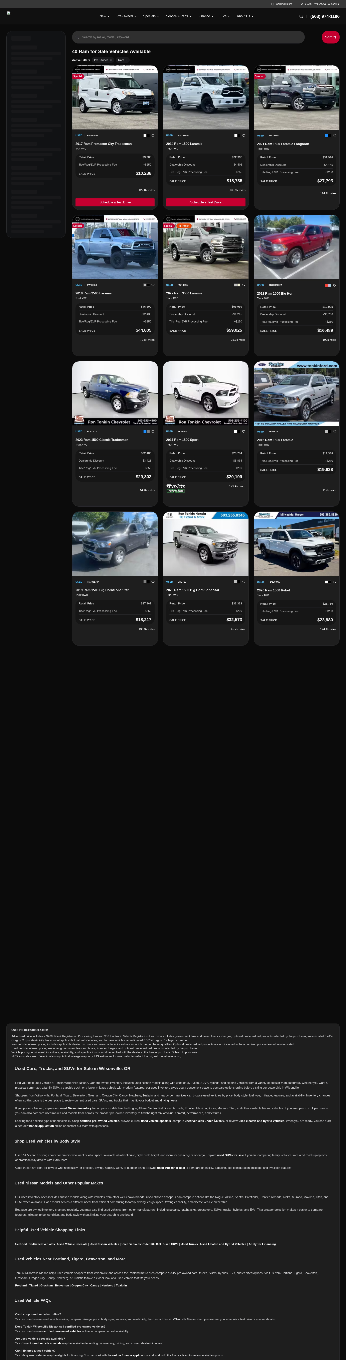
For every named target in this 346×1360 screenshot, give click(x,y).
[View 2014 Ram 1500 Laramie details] (205, 97)
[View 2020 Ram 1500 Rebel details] (296, 544)
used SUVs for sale (230, 1155)
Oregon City (79, 1285)
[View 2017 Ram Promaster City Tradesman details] (115, 97)
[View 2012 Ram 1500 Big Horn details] (296, 247)
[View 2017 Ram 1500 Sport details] (205, 393)
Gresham (46, 1285)
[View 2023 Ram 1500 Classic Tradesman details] (115, 393)
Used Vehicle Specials (72, 1244)
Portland (21, 1285)
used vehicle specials (156, 1121)
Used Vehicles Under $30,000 (141, 1244)
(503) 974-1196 (325, 16)
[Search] (301, 16)
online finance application (130, 1355)
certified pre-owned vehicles (99, 1121)
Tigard (33, 1285)
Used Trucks (189, 1244)
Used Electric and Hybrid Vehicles (223, 1244)
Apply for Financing (262, 1244)
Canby (94, 1285)
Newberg (108, 1285)
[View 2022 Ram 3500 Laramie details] (205, 247)
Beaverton (62, 1285)
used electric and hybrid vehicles (261, 1121)
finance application (40, 1126)
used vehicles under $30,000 (204, 1121)
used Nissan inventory (76, 1108)
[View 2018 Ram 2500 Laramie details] (115, 247)
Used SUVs (170, 1244)
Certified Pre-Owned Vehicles (35, 1244)
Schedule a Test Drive (115, 202)
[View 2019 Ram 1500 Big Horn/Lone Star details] (115, 544)
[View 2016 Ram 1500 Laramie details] (296, 393)
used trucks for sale (171, 1167)
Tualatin (121, 1285)
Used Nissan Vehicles (104, 1244)
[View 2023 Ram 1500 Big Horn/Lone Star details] (205, 544)
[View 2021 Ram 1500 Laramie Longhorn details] (296, 97)
